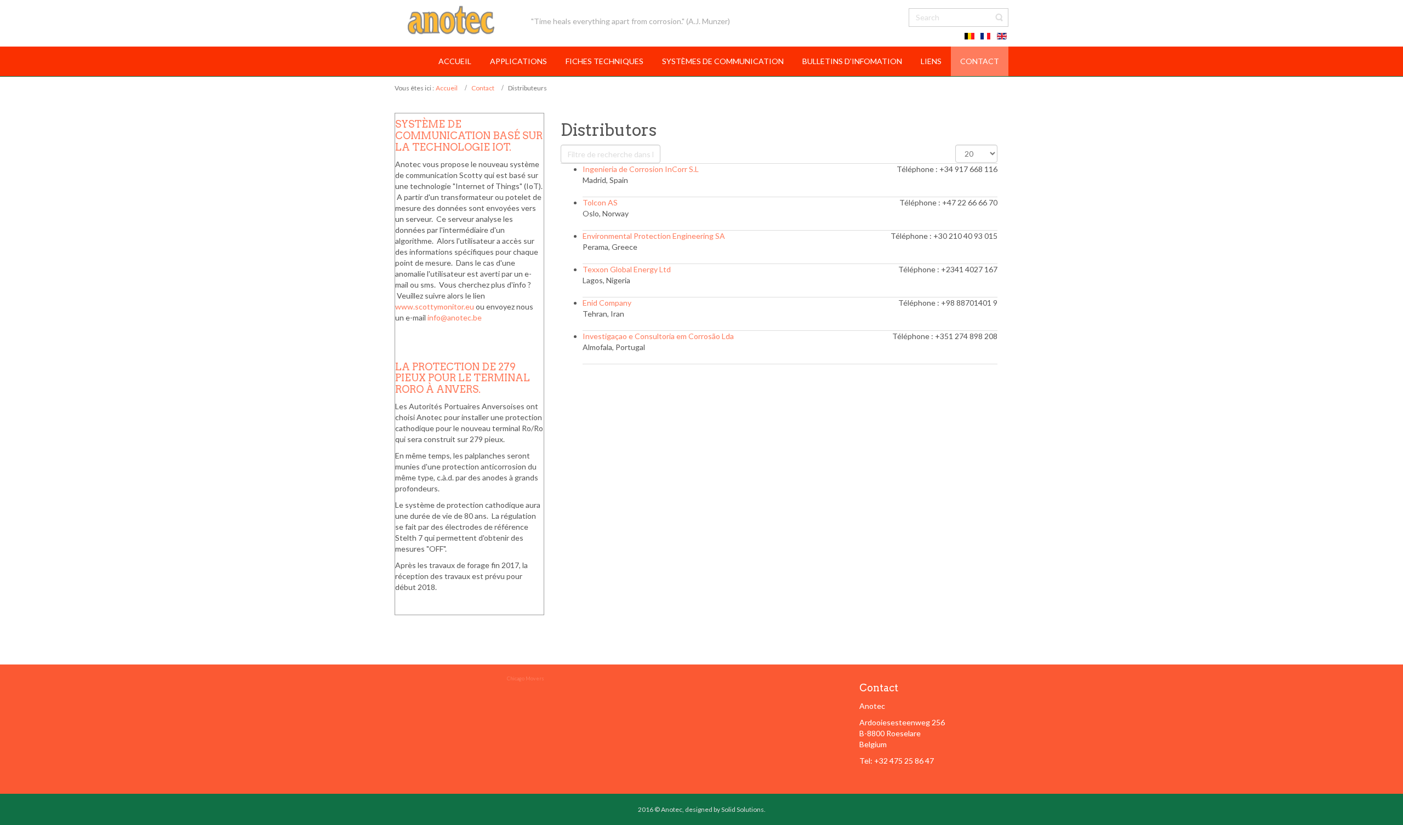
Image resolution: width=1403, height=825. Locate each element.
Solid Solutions (742, 809)
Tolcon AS (600, 202)
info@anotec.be (454, 317)
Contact (482, 88)
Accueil (447, 88)
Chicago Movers (525, 678)
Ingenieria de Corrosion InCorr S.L (641, 169)
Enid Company (607, 302)
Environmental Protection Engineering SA (654, 235)
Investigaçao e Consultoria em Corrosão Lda (658, 336)
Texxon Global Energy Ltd (627, 269)
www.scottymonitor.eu (434, 306)
